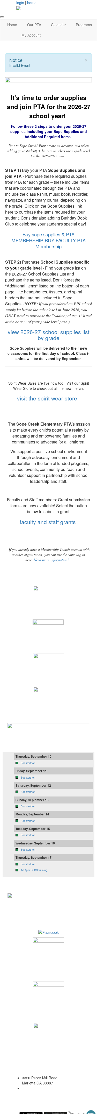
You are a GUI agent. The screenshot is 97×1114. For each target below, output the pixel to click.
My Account (31, 35)
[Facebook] (48, 931)
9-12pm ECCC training (34, 870)
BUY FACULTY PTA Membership (60, 243)
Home (12, 24)
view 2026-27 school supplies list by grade (48, 335)
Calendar (58, 24)
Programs (84, 24)
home (31, 2)
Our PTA (34, 24)
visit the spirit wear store (47, 398)
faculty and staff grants (48, 522)
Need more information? (51, 559)
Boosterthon (28, 763)
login (20, 2)
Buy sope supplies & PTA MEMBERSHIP (42, 237)
